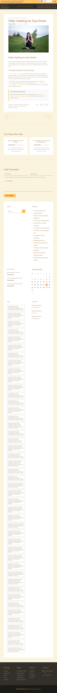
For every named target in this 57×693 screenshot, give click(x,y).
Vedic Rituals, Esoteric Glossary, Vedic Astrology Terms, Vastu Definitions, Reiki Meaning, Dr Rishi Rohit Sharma (16, 635)
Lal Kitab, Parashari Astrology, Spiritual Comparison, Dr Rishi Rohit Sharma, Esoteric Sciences (15, 440)
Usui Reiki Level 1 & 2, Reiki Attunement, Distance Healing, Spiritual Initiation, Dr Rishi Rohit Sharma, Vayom (15, 620)
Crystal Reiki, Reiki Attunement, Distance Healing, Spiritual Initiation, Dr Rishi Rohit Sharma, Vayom (15, 331)
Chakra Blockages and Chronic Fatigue (16, 141)
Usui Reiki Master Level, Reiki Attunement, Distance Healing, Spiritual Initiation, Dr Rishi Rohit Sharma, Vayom (15, 627)
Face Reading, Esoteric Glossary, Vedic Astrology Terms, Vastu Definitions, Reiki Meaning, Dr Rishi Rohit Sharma (16, 371)
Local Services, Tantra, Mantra (42, 228)
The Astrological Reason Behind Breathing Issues (41, 141)
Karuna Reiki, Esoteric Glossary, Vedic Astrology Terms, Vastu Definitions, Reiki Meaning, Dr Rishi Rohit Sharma (16, 410)
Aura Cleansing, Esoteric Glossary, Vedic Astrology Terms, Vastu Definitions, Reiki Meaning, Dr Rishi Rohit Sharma (16, 316)
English (44, 1)
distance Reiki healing (21, 84)
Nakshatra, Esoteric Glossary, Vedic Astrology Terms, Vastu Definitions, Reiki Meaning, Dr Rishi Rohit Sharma (16, 501)
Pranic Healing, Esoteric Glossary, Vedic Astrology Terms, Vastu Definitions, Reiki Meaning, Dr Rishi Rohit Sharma (16, 541)
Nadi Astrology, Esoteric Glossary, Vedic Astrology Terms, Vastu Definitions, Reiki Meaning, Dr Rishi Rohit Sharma (16, 493)
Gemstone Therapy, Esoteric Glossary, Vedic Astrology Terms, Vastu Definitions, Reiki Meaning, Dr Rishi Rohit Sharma (16, 388)
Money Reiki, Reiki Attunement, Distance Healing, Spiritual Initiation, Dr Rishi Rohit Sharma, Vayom (15, 478)
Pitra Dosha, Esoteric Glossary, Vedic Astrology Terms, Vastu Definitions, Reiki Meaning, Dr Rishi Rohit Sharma (16, 533)
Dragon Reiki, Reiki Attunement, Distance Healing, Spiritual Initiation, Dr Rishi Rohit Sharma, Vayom (15, 355)
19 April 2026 (10, 274)
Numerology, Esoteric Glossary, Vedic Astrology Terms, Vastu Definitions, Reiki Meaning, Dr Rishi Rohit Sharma (16, 518)
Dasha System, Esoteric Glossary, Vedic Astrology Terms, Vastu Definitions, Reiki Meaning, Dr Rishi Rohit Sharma (16, 339)
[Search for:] (15, 211)
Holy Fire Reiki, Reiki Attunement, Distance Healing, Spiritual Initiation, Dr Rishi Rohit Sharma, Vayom (15, 395)
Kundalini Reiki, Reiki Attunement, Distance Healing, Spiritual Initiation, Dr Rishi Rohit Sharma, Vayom (15, 433)
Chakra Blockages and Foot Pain (15, 283)
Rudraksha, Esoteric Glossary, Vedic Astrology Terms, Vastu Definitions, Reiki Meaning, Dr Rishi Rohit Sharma (16, 566)
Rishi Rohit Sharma (21, 689)
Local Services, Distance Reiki (41, 220)
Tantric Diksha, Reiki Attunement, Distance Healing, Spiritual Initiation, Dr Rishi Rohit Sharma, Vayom (15, 604)
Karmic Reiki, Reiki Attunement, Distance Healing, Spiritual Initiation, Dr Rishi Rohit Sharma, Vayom (15, 402)
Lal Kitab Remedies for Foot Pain (15, 278)
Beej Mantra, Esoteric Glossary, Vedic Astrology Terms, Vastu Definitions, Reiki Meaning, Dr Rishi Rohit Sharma (16, 324)
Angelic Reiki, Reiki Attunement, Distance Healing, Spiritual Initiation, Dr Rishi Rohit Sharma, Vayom (15, 308)
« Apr (32, 293)
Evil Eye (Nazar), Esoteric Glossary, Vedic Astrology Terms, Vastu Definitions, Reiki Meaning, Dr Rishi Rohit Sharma (16, 363)
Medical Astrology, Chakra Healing (17, 18)
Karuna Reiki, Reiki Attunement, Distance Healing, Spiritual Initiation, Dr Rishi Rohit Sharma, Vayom (15, 418)
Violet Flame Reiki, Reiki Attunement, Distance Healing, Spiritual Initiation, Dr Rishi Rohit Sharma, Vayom (15, 642)
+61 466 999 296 (47, 675)
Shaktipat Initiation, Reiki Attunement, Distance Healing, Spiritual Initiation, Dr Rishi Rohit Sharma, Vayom (15, 589)
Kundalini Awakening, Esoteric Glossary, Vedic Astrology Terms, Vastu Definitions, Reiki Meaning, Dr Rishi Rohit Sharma (15, 425)
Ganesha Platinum (37, 305)
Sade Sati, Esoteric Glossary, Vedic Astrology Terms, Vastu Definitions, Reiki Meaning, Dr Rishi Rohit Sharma (16, 574)
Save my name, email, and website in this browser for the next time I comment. (25, 177)
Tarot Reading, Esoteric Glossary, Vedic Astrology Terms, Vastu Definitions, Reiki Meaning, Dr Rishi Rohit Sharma (16, 612)
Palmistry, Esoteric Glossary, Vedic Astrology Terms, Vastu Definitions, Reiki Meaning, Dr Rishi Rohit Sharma (16, 525)
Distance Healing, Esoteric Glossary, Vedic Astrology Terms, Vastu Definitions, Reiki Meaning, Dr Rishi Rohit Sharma (16, 347)
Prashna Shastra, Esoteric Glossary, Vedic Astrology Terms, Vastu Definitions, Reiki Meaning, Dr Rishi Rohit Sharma (16, 550)
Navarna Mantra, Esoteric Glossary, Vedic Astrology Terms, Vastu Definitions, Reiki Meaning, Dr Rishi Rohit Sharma (16, 509)
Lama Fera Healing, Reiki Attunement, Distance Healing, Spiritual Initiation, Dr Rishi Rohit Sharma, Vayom (15, 456)
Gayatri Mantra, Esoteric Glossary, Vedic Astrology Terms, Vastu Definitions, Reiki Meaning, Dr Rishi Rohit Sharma (16, 379)
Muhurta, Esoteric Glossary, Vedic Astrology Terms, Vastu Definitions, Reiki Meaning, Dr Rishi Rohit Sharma (16, 485)
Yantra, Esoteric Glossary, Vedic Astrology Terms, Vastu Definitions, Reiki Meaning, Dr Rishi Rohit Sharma (16, 649)
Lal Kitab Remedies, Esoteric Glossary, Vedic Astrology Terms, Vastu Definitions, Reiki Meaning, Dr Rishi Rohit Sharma (16, 448)
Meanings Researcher (39, 240)
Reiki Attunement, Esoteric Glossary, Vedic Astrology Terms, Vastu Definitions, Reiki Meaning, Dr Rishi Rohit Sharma (16, 558)
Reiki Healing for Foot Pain (13, 272)
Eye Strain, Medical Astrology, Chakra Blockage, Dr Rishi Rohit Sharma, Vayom (18, 106)
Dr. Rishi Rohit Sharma (14, 73)
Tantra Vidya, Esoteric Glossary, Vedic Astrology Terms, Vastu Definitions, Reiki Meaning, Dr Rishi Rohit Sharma (16, 597)
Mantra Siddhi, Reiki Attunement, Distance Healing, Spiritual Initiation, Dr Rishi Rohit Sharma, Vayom (15, 471)
